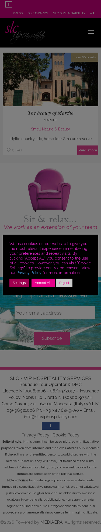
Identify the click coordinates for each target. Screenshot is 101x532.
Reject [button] (64, 283)
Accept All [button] (43, 283)
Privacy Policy (29, 272)
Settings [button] (19, 283)
